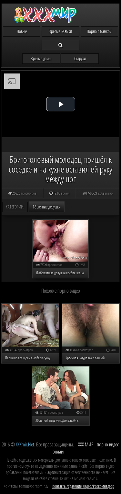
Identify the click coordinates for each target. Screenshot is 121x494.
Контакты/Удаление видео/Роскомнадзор (83, 486)
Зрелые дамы (41, 58)
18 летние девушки (47, 207)
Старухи (80, 58)
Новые (22, 31)
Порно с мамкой (99, 31)
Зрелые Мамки (60, 31)
